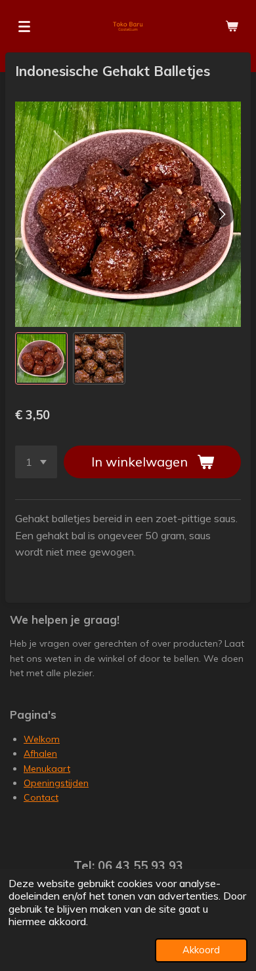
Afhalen (40, 753)
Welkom (42, 739)
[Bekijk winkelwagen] (231, 26)
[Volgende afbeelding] (221, 214)
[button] (41, 358)
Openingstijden (56, 783)
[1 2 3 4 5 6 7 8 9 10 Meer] (36, 462)
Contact (41, 797)
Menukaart (47, 768)
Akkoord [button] (201, 950)
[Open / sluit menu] (24, 26)
